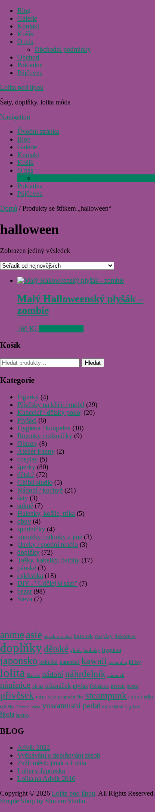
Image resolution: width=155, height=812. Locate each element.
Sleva (24, 599)
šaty (22, 498)
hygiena (111, 650)
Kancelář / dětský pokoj (49, 412)
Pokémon (99, 686)
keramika (117, 662)
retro (41, 697)
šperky (26, 467)
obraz (37, 686)
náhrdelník (85, 673)
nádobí (52, 674)
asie (34, 634)
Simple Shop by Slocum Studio (42, 801)
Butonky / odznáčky (44, 435)
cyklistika (30, 575)
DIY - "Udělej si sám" (47, 583)
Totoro (23, 707)
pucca (132, 686)
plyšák (80, 685)
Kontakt (28, 26)
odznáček (58, 685)
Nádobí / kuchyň (40, 490)
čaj (128, 707)
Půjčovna (30, 72)
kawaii (94, 660)
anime (12, 634)
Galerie (27, 18)
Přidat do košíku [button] (61, 328)
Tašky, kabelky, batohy (48, 560)
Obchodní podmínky (62, 49)
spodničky (31, 529)
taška (149, 697)
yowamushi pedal (71, 705)
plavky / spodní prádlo (47, 544)
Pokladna (30, 65)
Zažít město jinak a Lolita (51, 763)
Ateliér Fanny (36, 451)
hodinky (92, 650)
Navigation (15, 116)
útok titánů (113, 707)
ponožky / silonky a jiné (49, 536)
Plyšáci (27, 420)
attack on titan (58, 636)
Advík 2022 (33, 747)
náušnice (15, 684)
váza (35, 707)
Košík (25, 34)
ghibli (76, 650)
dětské (25, 474)
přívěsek (17, 695)
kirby (135, 662)
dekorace (125, 636)
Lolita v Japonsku (41, 770)
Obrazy (27, 443)
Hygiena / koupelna (44, 428)
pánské (26, 568)
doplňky (28, 552)
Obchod (28, 57)
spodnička (73, 697)
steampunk (106, 695)
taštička (7, 707)
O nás (25, 41)
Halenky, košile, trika (46, 513)
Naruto (33, 675)
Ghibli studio (35, 482)
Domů (8, 208)
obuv (24, 521)
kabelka (48, 662)
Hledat (93, 363)
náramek (115, 675)
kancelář (69, 662)
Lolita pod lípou (21, 87)
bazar (24, 591)
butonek (83, 636)
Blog (24, 10)
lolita (12, 673)
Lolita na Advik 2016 (46, 778)
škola (7, 714)
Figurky (28, 397)
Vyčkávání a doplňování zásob (58, 755)
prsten (118, 686)
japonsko (18, 660)
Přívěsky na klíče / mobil (50, 404)
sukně (25, 505)
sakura (55, 697)
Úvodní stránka (38, 131)
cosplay (27, 459)
